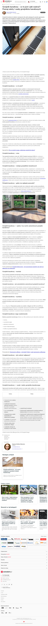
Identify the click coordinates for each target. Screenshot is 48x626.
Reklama (2, 598)
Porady (5, 4)
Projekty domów (4, 551)
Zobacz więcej (43, 536)
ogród (33, 100)
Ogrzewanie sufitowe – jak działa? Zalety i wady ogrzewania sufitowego (27, 352)
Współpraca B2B (4, 594)
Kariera (2, 599)
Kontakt (2, 590)
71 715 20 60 (32, 1)
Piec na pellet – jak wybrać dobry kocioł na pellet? (28, 522)
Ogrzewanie (7, 4)
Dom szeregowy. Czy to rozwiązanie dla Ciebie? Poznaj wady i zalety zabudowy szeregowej (27, 500)
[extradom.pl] (7, 1)
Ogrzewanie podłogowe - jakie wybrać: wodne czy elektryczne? (9, 523)
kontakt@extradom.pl (16, 446)
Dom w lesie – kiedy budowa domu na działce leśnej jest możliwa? (9, 499)
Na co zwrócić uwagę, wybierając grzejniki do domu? (22, 150)
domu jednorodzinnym (26, 191)
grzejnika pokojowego (23, 94)
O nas (2, 592)
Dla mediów (3, 601)
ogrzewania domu (12, 120)
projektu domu (16, 79)
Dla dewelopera (4, 596)
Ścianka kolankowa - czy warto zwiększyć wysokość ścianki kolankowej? (11, 471)
